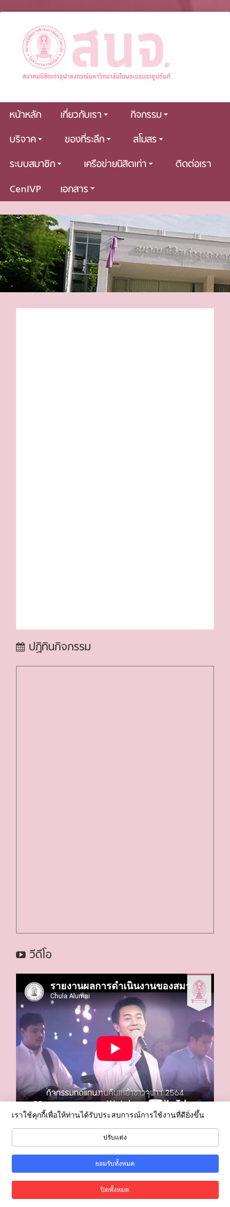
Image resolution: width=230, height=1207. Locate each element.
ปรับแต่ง (115, 1137)
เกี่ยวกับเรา (81, 115)
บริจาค (23, 140)
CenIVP (25, 190)
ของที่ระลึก (84, 140)
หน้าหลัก (25, 115)
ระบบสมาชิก (32, 164)
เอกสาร (74, 190)
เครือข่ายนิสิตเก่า (115, 164)
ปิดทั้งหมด (115, 1190)
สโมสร (145, 140)
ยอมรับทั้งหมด (115, 1163)
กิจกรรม (146, 115)
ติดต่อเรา (193, 164)
